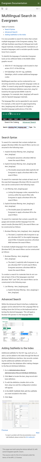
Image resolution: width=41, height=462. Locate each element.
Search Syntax (10, 29)
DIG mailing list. (30, 437)
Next (37, 433)
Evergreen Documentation (14, 3)
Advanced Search (11, 32)
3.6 (37, 9)
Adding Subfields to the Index (15, 35)
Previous (5, 430)
